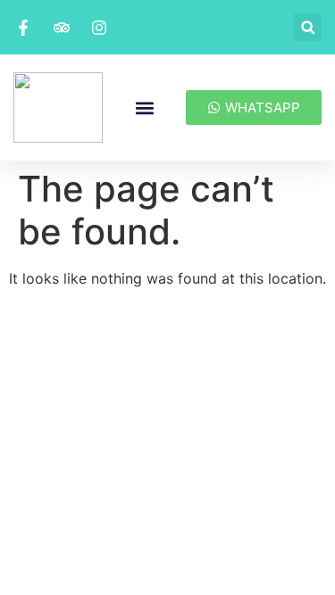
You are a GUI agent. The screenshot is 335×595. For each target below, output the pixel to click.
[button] (308, 27)
